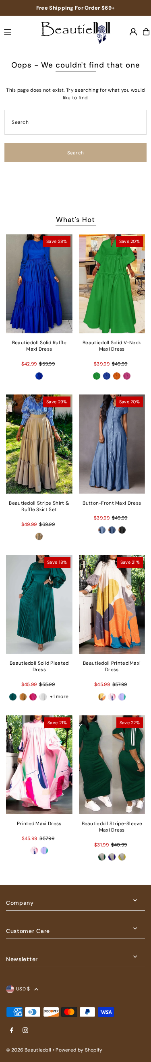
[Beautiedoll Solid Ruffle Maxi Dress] (39, 283)
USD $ (23, 989)
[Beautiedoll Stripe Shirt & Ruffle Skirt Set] (39, 444)
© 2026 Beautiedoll (28, 1050)
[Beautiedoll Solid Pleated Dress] (39, 604)
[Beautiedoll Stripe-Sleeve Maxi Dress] (112, 765)
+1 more (59, 696)
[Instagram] (25, 1030)
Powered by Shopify (79, 1050)
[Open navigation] (16, 31)
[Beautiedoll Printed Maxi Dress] (112, 604)
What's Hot (75, 219)
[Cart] (146, 31)
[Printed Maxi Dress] (39, 765)
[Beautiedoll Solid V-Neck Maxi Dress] (112, 283)
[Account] (133, 31)
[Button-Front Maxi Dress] (112, 444)
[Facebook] (11, 1030)
